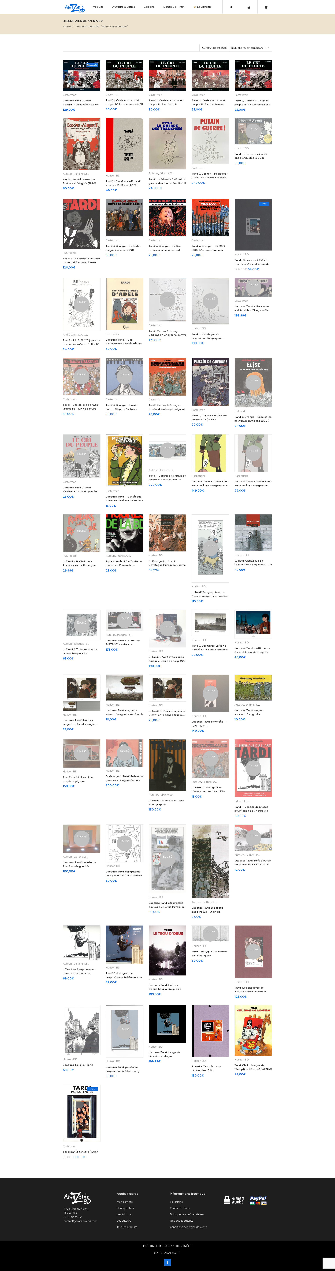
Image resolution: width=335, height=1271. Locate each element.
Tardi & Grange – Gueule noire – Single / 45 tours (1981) (121, 409)
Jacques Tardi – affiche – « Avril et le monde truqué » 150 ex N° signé (252, 652)
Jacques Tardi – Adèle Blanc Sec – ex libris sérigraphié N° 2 (210, 485)
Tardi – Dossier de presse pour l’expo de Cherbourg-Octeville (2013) (251, 810)
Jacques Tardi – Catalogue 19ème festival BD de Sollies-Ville (124, 500)
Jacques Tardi (167, 470)
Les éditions (124, 1214)
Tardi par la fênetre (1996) (80, 1152)
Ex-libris (249, 704)
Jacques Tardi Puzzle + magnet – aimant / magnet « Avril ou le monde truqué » (81, 724)
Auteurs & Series (123, 6)
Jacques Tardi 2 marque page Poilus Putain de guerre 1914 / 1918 (207, 911)
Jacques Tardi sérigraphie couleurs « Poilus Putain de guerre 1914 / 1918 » (167, 906)
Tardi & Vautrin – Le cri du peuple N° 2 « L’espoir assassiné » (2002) (166, 104)
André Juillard (71, 334)
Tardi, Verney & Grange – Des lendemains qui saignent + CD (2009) (167, 409)
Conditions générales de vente (188, 1227)
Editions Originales (85, 173)
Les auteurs (124, 1220)
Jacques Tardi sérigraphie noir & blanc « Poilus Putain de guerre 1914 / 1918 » (124, 875)
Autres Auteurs (126, 555)
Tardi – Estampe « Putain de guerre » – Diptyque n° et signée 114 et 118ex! (167, 479)
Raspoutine (199, 475)
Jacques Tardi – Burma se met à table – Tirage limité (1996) (251, 310)
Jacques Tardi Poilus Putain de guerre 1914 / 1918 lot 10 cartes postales (252, 864)
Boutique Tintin (173, 6)
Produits (97, 6)
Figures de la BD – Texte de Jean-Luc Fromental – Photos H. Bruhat (124, 565)
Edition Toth (241, 801)
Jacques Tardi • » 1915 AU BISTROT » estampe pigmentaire (123, 644)
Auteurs (67, 173)
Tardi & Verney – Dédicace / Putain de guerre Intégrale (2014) (210, 177)
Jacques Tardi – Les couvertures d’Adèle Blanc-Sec (124, 343)
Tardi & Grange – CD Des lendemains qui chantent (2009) (165, 250)
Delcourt (239, 411)
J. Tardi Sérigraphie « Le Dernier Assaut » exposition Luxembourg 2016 (210, 596)
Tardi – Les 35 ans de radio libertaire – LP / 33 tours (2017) (81, 408)
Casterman (69, 95)
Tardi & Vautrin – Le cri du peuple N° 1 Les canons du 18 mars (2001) (124, 104)
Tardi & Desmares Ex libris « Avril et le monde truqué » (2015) (210, 649)
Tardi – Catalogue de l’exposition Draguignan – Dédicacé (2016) (208, 338)
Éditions (149, 6)
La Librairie (203, 6)
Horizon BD (113, 175)
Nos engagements (181, 1220)
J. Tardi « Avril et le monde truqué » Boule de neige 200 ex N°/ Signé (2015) (167, 660)
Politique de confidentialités (187, 1214)
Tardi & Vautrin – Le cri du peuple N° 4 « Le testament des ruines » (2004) (252, 104)
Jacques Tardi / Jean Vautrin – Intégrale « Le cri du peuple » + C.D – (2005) (81, 104)
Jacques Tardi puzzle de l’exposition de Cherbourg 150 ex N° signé (123, 1071)
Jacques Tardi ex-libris (78, 1065)
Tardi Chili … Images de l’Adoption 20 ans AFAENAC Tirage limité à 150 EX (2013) (253, 1069)
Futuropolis (69, 253)
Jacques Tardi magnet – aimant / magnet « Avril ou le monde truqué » (124, 714)
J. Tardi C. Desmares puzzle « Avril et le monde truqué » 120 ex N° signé (167, 715)
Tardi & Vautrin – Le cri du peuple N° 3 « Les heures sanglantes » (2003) (209, 104)
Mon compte (125, 1201)
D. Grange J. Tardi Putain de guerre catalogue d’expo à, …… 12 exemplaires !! (124, 780)
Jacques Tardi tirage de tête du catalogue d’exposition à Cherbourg (165, 1056)
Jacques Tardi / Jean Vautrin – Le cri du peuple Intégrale (80, 491)
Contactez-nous (179, 1208)
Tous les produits (127, 1227)
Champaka (112, 334)
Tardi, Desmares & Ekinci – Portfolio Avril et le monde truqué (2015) (251, 264)
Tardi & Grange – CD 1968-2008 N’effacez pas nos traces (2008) (209, 250)
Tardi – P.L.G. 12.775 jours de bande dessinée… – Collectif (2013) (81, 344)
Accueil (67, 26)
